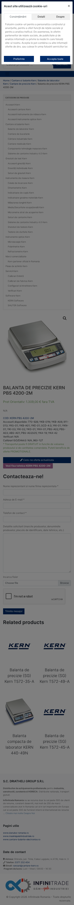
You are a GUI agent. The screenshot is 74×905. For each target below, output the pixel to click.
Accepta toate (55, 58)
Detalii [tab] (41, 16)
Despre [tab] (60, 16)
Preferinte (19, 58)
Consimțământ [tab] (18, 16)
